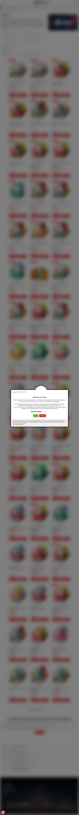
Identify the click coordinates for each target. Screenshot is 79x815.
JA (35, 415)
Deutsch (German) (21, 392)
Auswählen (17, 806)
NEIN (42, 415)
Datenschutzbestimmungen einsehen (11, 800)
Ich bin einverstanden (28, 806)
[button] (3, 812)
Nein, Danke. (7, 806)
